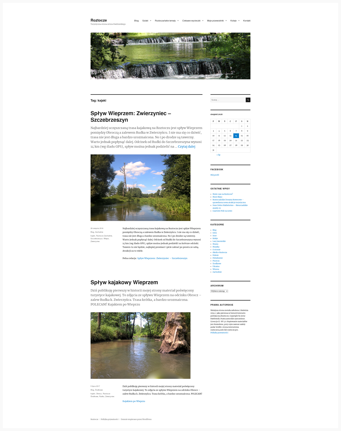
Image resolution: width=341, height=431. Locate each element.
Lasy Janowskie (219, 241)
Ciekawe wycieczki (191, 20)
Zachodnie (99, 232)
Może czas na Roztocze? (223, 194)
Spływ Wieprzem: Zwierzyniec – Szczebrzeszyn (131, 116)
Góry (215, 233)
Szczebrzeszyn (97, 238)
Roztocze (99, 20)
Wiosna (216, 269)
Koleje (233, 20)
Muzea (215, 244)
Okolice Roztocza (220, 252)
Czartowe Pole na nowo (222, 211)
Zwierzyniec (95, 241)
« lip (218, 155)
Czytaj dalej (186, 146)
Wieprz (106, 238)
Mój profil (214, 175)
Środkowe (99, 390)
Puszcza (216, 261)
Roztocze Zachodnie (104, 235)
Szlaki (145, 20)
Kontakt (246, 20)
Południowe (218, 258)
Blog (136, 20)
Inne (215, 236)
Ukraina (216, 266)
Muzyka (216, 247)
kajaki (93, 235)
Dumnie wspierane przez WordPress (136, 419)
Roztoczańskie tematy (165, 20)
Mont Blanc (217, 197)
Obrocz (99, 393)
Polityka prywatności (219, 333)
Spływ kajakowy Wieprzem (124, 282)
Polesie (216, 255)
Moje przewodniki (215, 20)
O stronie (216, 250)
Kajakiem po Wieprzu (134, 401)
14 (236, 136)
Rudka (101, 396)
